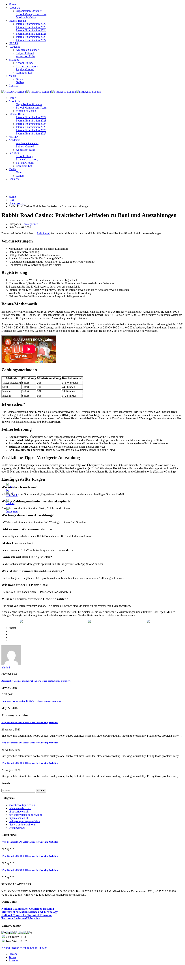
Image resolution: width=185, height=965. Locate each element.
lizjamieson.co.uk (19, 818)
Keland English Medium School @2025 (24, 947)
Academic (14, 46)
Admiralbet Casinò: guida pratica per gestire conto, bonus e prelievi (35, 680)
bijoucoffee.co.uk (19, 811)
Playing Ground (25, 69)
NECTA (13, 43)
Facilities (14, 59)
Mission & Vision (26, 17)
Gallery (20, 82)
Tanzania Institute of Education (20, 918)
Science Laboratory (27, 66)
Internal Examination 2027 (31, 40)
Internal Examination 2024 (31, 30)
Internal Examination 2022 (31, 23)
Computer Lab (24, 72)
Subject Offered (25, 53)
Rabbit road (43, 233)
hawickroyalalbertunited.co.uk (26, 814)
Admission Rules (25, 56)
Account (13, 960)
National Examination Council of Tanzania (27, 908)
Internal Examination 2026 (31, 36)
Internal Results (17, 20)
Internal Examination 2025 (31, 33)
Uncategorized (29, 224)
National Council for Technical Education (26, 915)
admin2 (5, 667)
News (19, 79)
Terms (12, 957)
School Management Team (31, 14)
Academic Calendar (27, 49)
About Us (14, 7)
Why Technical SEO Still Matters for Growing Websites (29, 722)
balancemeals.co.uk (20, 808)
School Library (24, 62)
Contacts (14, 85)
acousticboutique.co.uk (22, 805)
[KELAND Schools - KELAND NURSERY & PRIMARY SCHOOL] (13, 91)
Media (12, 75)
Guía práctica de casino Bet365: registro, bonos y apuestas (31, 701)
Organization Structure (29, 10)
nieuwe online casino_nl (22, 824)
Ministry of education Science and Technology (29, 911)
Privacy (13, 953)
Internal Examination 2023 (31, 27)
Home (12, 4)
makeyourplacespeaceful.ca (24, 821)
